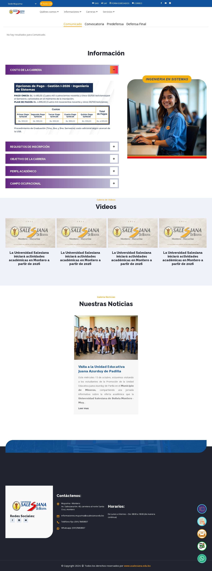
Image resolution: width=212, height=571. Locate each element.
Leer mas (83, 408)
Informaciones (72, 11)
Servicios (108, 11)
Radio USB (47, 3)
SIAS (96, 3)
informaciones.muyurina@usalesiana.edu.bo (82, 515)
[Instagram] (170, 3)
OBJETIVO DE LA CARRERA (28, 159)
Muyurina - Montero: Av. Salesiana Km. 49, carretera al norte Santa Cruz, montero (82, 506)
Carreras (91, 11)
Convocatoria (94, 24)
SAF (105, 3)
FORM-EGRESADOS (120, 3)
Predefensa (115, 24)
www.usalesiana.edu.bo (137, 565)
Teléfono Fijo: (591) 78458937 (74, 521)
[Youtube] (166, 3)
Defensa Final (136, 24)
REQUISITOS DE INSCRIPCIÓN (30, 146)
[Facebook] (161, 3)
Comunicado (73, 24)
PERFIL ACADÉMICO (23, 171)
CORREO (138, 3)
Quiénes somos (48, 11)
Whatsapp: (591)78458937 (73, 527)
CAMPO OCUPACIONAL (25, 183)
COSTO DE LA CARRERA (26, 70)
